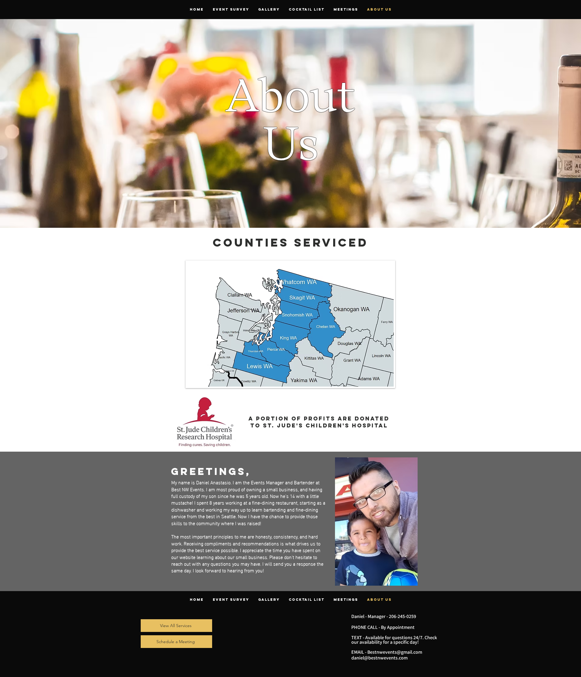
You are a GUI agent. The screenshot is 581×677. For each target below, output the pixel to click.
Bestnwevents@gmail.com (394, 652)
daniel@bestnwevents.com (379, 658)
